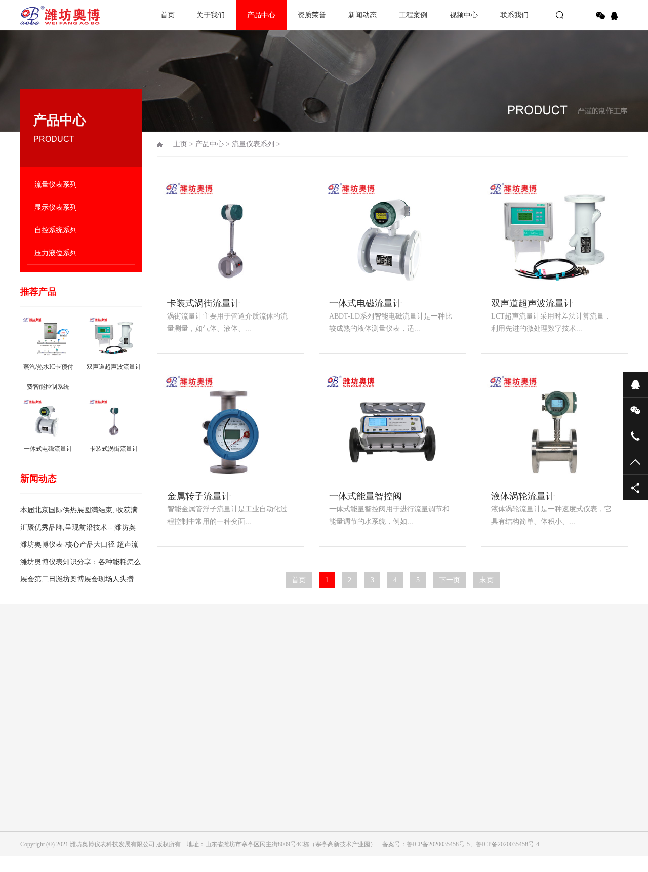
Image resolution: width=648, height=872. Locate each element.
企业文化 (32, 749)
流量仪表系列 (55, 184)
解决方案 (321, 735)
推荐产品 (38, 292)
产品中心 (261, 15)
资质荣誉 (312, 15)
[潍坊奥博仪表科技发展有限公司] (55, 15)
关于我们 (210, 15)
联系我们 (514, 15)
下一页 (449, 580)
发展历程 (32, 763)
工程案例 (413, 15)
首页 (167, 15)
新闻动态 (362, 15)
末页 (486, 580)
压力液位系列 (55, 253)
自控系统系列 (55, 230)
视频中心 (464, 15)
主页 (180, 144)
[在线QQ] (616, 16)
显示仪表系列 (55, 207)
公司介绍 (32, 735)
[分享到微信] (600, 16)
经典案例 (321, 749)
